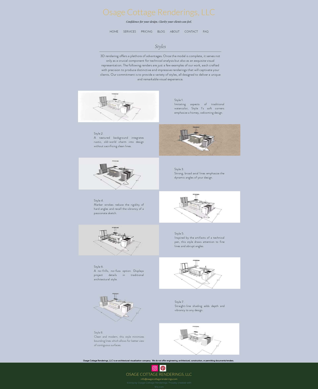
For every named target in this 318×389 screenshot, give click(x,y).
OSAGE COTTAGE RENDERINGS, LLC (159, 374)
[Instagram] (155, 368)
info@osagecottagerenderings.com (159, 379)
